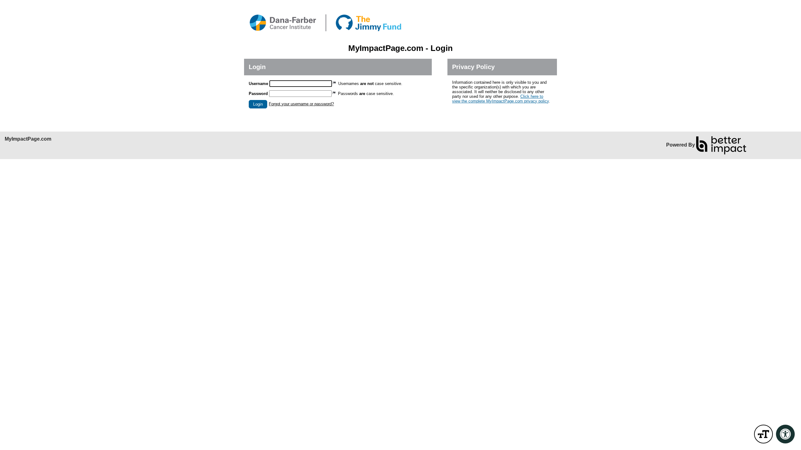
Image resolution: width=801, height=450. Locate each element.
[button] (258, 104)
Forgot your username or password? (301, 104)
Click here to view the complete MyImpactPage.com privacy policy (500, 98)
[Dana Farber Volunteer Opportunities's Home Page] (400, 21)
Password (258, 93)
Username (258, 83)
